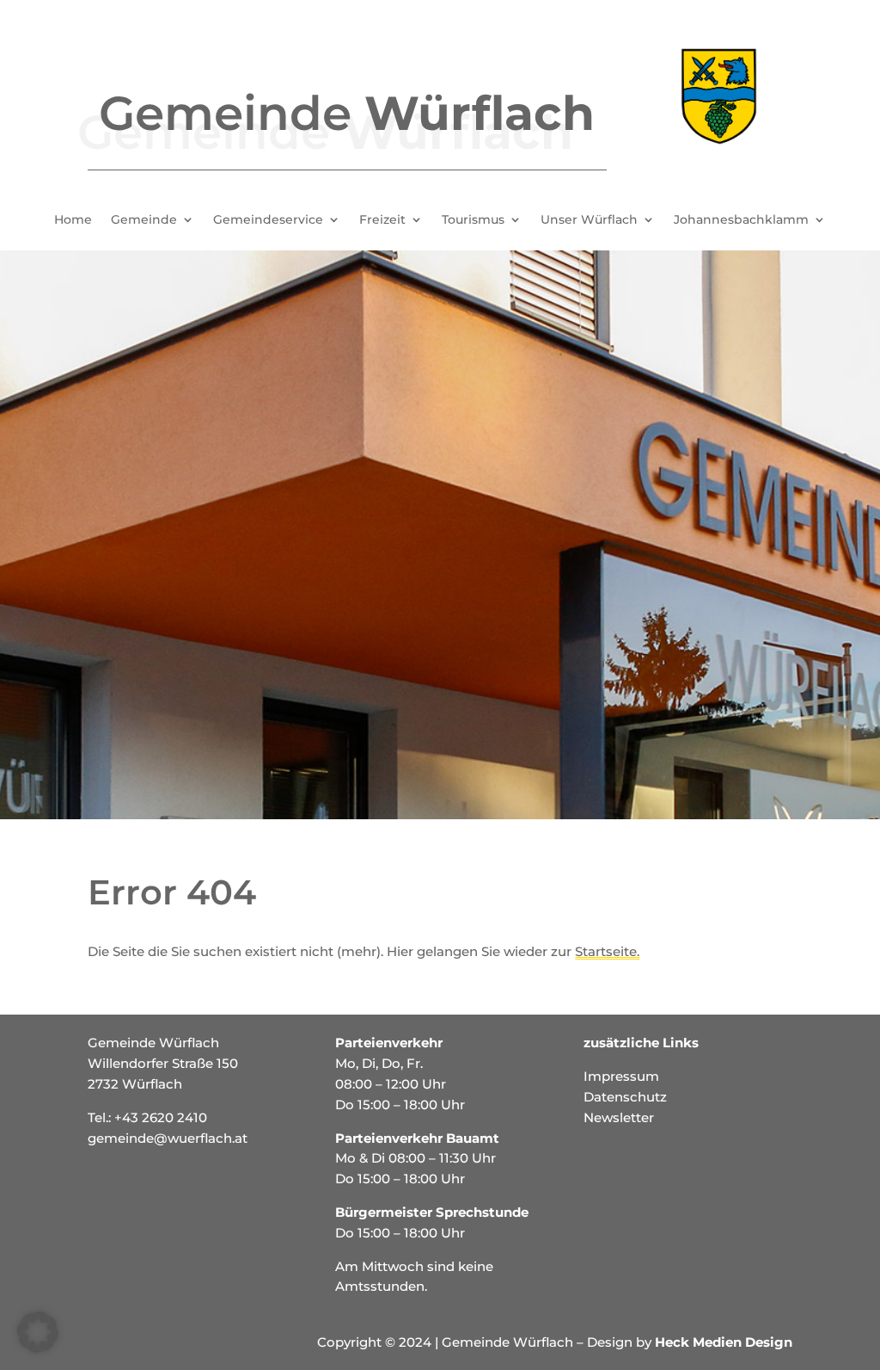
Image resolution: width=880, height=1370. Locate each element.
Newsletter (619, 1117)
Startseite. (607, 951)
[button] (38, 1332)
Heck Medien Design (723, 1342)
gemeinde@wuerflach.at (168, 1138)
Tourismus (473, 220)
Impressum (621, 1076)
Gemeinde (144, 220)
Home (73, 220)
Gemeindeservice (268, 220)
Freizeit (382, 220)
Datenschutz (625, 1097)
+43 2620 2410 (160, 1117)
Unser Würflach (589, 220)
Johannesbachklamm (741, 220)
